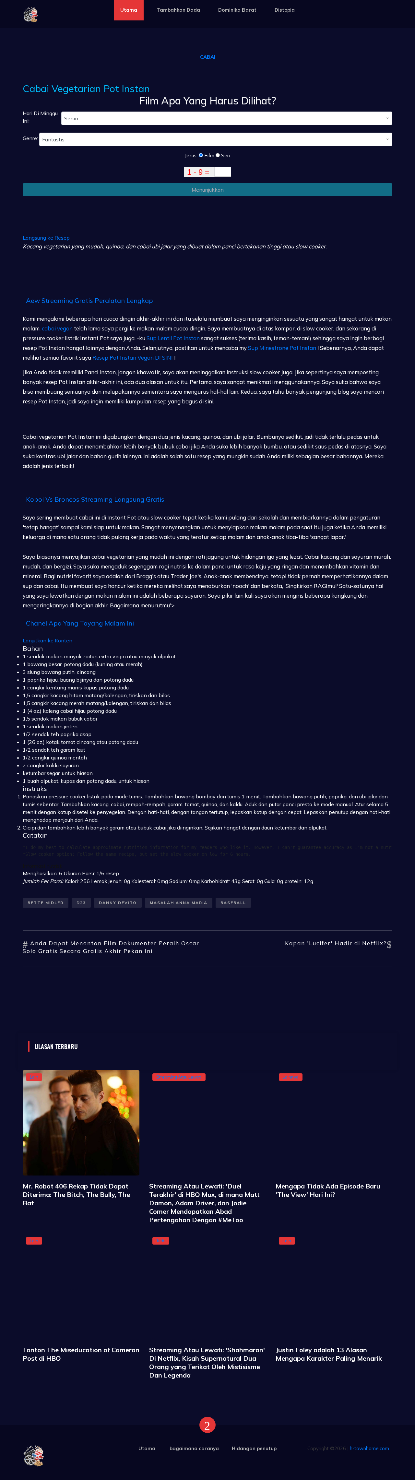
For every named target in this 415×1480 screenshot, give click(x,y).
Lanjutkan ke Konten (47, 640)
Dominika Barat (237, 10)
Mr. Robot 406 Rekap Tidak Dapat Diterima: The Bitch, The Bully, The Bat (76, 1194)
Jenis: (192, 155)
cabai (207, 57)
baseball (233, 902)
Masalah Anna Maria (179, 902)
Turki (160, 1240)
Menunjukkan (208, 189)
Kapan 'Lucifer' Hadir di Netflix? (336, 943)
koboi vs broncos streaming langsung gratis (95, 499)
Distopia (285, 10)
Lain (34, 1077)
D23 (81, 902)
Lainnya (291, 1077)
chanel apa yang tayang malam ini (80, 623)
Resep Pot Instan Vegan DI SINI (132, 357)
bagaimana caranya (194, 1448)
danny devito (118, 902)
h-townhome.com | (371, 1448)
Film (208, 155)
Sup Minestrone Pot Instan (282, 347)
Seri (225, 155)
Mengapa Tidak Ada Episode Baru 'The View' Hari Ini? (328, 1190)
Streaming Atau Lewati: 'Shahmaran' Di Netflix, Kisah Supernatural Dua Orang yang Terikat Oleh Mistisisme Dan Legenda (207, 1362)
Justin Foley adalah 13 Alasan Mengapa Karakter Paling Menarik (329, 1354)
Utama (128, 10)
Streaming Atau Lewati (179, 1077)
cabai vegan (57, 328)
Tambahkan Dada (178, 10)
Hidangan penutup (254, 1448)
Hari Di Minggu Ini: (40, 117)
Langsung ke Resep (46, 237)
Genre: (31, 138)
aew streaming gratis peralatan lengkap (89, 300)
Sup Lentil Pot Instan (173, 338)
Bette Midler (46, 902)
